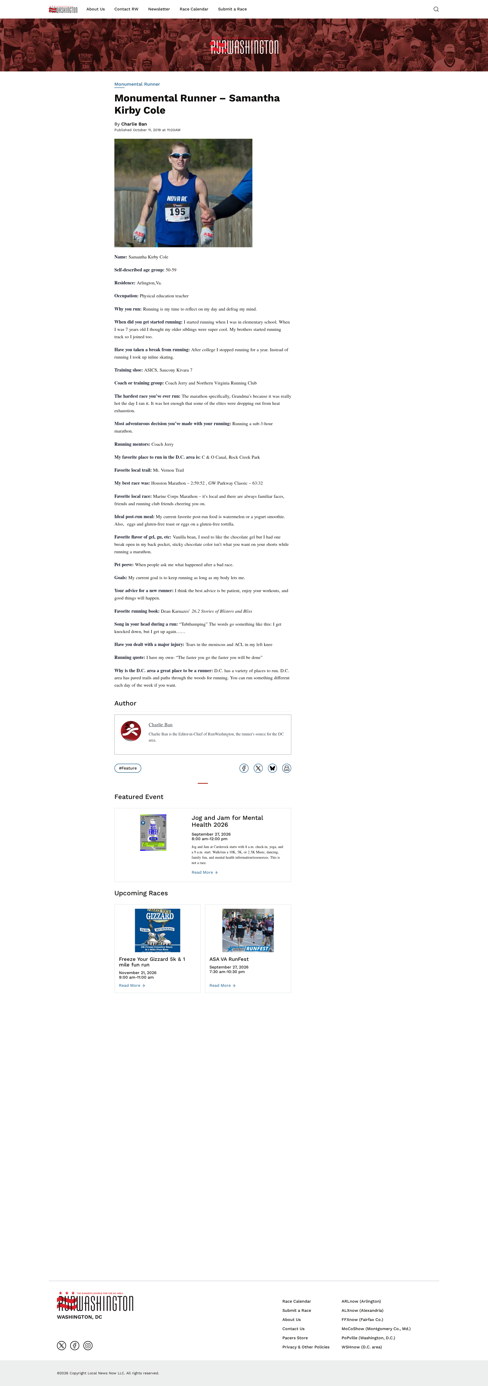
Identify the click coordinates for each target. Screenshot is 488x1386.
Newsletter (159, 9)
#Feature (128, 768)
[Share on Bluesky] (272, 768)
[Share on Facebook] (244, 768)
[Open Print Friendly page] (286, 768)
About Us (95, 9)
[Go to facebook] (74, 1345)
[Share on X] (258, 768)
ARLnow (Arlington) (361, 1301)
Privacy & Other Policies (305, 1347)
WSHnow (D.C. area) (362, 1347)
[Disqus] (202, 1072)
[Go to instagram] (88, 1345)
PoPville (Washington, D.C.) (368, 1337)
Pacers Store (295, 1337)
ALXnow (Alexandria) (363, 1310)
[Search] (436, 9)
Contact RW (126, 9)
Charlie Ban (134, 124)
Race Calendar (194, 9)
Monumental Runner (137, 84)
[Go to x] (61, 1345)
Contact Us (293, 1328)
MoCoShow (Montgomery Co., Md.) (376, 1328)
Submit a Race (232, 9)
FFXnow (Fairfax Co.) (362, 1319)
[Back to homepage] (63, 9)
